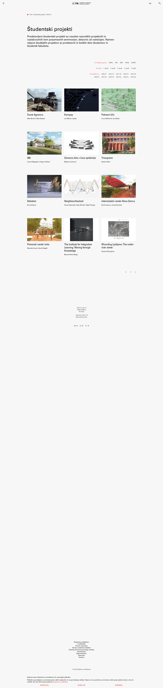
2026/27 (104, 74)
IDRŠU (133, 63)
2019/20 (133, 74)
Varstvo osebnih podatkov (81, 648)
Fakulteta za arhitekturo (84, 669)
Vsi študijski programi (100, 63)
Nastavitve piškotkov (81, 642)
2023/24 (118, 77)
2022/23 (111, 77)
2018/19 (126, 74)
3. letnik (119, 68)
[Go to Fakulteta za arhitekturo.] (27, 14)
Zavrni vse (81, 685)
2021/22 (104, 77)
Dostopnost (81, 651)
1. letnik (106, 68)
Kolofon (81, 657)
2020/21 (96, 77)
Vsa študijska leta (94, 74)
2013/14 (111, 74)
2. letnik (112, 68)
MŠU (121, 63)
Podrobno (118, 685)
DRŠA (127, 63)
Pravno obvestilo (81, 646)
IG (80, 326)
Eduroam (81, 655)
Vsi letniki (98, 68)
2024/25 (126, 77)
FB (75, 326)
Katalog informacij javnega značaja (81, 650)
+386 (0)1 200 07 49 (81, 315)
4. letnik (126, 68)
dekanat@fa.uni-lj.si (81, 317)
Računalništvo (81, 653)
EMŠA (111, 63)
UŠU (116, 63)
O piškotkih (82, 644)
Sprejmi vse (44, 685)
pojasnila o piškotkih (60, 682)
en (150, 3)
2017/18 (118, 74)
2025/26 (133, 77)
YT (86, 326)
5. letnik (133, 68)
